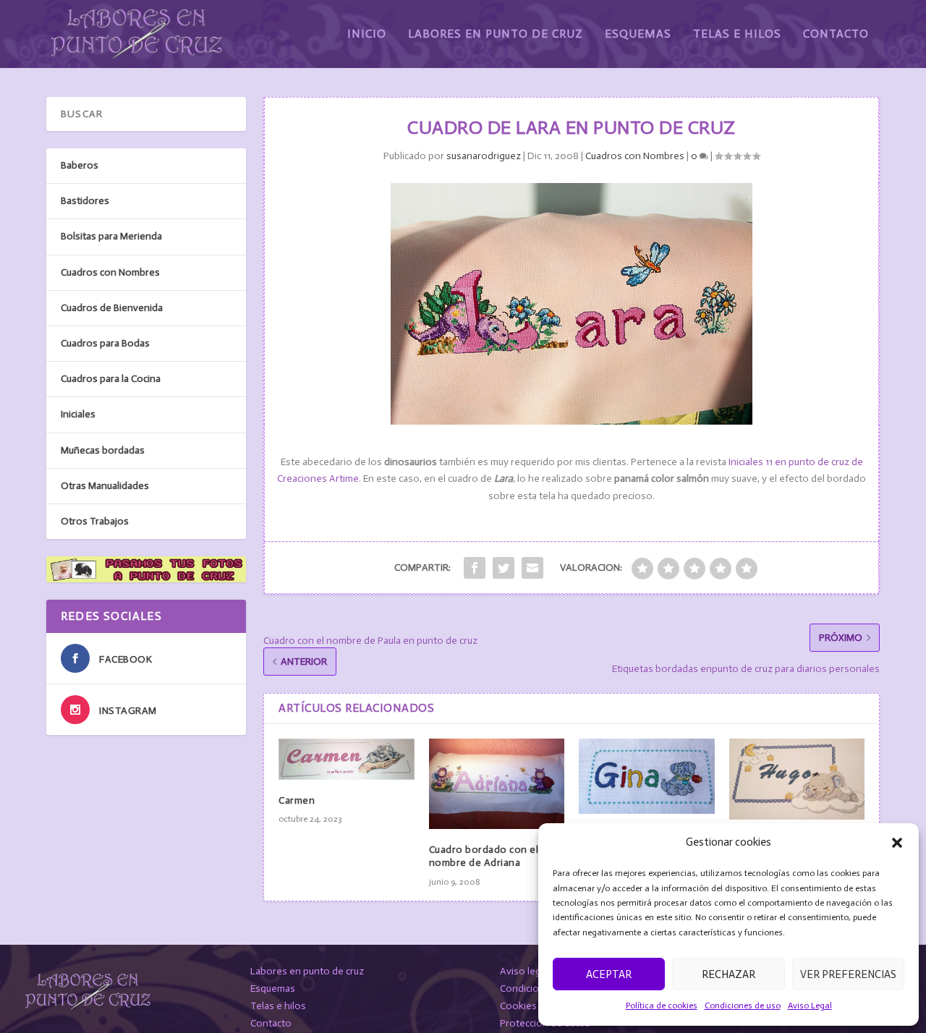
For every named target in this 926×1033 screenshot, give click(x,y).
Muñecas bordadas (103, 450)
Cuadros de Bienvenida (112, 308)
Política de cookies (661, 1005)
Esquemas (638, 34)
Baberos (79, 165)
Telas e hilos (278, 1006)
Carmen (297, 800)
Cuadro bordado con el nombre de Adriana (484, 856)
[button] (897, 843)
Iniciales (78, 414)
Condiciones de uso (743, 1005)
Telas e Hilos (737, 34)
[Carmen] (347, 759)
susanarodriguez (483, 156)
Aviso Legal (810, 1005)
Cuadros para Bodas (105, 343)
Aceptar (609, 974)
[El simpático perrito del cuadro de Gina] (647, 776)
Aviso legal (524, 971)
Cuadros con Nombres (634, 156)
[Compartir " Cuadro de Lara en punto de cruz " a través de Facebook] (474, 567)
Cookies (518, 1006)
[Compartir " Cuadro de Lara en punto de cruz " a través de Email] (532, 567)
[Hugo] (797, 779)
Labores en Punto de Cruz (495, 34)
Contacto (836, 34)
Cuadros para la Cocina (111, 379)
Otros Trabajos (95, 521)
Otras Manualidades (105, 486)
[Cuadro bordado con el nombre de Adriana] (497, 784)
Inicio (366, 34)
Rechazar (728, 974)
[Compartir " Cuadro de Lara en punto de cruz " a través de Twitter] (503, 567)
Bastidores (85, 201)
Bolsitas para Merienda (111, 236)
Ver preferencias (848, 974)
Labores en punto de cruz (307, 971)
